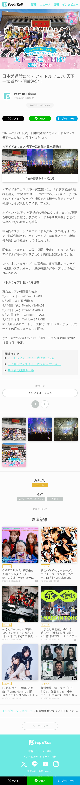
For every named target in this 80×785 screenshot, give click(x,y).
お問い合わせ (46, 771)
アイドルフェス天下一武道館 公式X (31, 358)
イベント (55, 499)
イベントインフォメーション (31, 499)
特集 (54, 756)
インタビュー (70, 4)
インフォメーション (40, 393)
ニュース (45, 4)
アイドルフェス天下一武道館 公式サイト (34, 364)
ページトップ (40, 726)
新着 (34, 4)
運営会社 (32, 771)
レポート (44, 756)
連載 (56, 4)
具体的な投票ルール (21, 370)
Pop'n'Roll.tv (40, 508)
